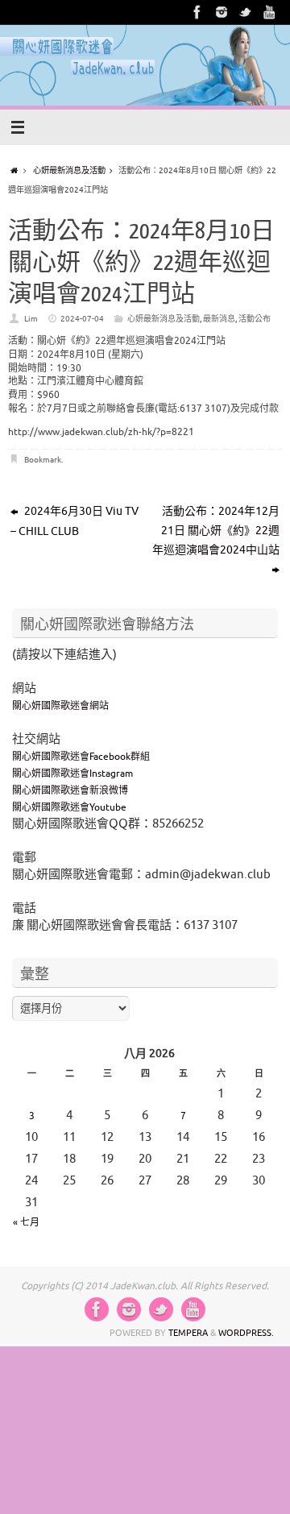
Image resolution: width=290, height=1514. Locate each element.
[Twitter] (246, 12)
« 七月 (26, 1222)
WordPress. (246, 1332)
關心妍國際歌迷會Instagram (72, 773)
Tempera (188, 1332)
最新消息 (219, 318)
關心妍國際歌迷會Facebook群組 (81, 756)
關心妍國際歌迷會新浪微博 (70, 790)
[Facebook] (197, 12)
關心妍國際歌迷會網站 (60, 705)
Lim (31, 318)
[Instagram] (221, 12)
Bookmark (42, 459)
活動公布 (254, 318)
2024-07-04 (82, 318)
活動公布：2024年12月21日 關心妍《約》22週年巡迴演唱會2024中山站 (216, 530)
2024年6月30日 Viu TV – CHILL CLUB (74, 521)
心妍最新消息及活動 (69, 170)
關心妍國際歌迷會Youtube (69, 807)
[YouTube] (270, 12)
